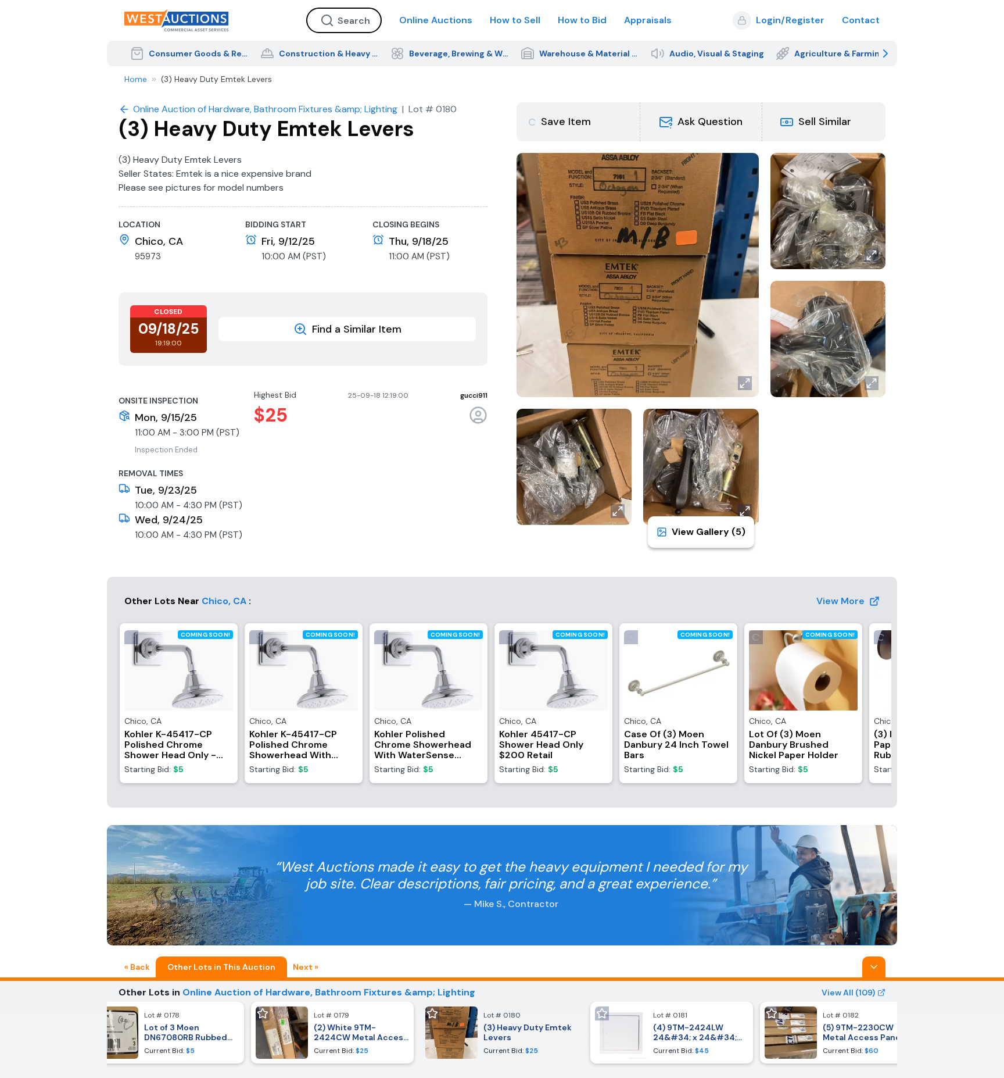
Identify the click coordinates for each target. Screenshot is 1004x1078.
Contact (861, 20)
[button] (701, 121)
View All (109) (848, 992)
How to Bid (582, 20)
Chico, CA (224, 601)
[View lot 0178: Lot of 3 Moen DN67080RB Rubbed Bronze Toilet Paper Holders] (162, 1032)
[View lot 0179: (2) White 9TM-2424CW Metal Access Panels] (332, 1032)
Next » (305, 967)
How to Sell (515, 20)
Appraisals (648, 20)
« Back (137, 967)
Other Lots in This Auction (221, 967)
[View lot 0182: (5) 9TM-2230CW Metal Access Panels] (841, 1032)
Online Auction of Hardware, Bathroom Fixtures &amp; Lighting (328, 992)
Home (135, 79)
